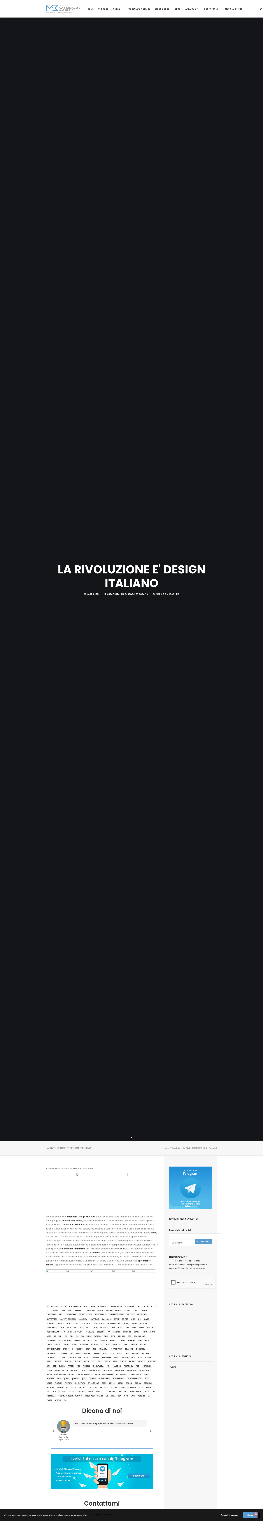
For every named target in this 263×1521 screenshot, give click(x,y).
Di (64, 1332)
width (58, 1400)
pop (137, 1366)
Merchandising (234, 9)
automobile (100, 1315)
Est (96, 1340)
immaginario (116, 1349)
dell (134, 1328)
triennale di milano (94, 1396)
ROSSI (120, 1383)
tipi (125, 1392)
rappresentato (135, 1379)
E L (77, 1336)
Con (126, 1323)
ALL (139, 1306)
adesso (54, 1306)
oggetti (141, 1362)
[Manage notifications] (255, 1514)
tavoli (112, 1392)
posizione (59, 1370)
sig (106, 1387)
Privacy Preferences (229, 1515)
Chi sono (103, 9)
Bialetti (130, 1315)
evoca (104, 1340)
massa (96, 1358)
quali (66, 1379)
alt (63, 1311)
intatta (63, 1353)
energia (97, 1336)
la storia (145, 1353)
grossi (66, 1349)
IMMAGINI (129, 1349)
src (48, 1392)
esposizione (65, 1340)
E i (66, 1336)
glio (108, 1345)
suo (98, 1392)
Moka (49, 1362)
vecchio (141, 1396)
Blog (178, 9)
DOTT (49, 1336)
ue (107, 1396)
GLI (102, 1345)
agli (86, 1306)
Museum (77, 1362)
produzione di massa (56, 1375)
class (146, 1319)
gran (125, 1345)
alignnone (130, 1306)
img (94, 1349)
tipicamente (135, 1392)
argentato (51, 1315)
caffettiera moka (68, 1319)
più (108, 1366)
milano (148, 1358)
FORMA (49, 1345)
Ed (55, 1336)
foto (57, 1345)
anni (135, 1311)
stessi (62, 1392)
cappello (94, 1319)
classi (50, 1323)
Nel (93, 1362)
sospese (132, 1387)
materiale (106, 1358)
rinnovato (80, 1383)
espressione (79, 1340)
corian (134, 1323)
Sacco (129, 1383)
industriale (52, 1353)
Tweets (172, 1367)
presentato (94, 1370)
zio (65, 1400)
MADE (64, 1358)
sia (101, 1387)
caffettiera (147, 1232)
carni (116, 1319)
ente (113, 1336)
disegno (101, 1332)
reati (147, 1379)
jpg (112, 1353)
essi (90, 1340)
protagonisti (122, 1375)
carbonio (106, 1319)
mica (133, 1358)
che (133, 1319)
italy (105, 1353)
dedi (95, 1328)
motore (57, 1362)
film (147, 1340)
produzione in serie (104, 1375)
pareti (71, 1366)
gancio (94, 1345)
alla (146, 1306)
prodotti (131, 1370)
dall (88, 1328)
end (89, 1336)
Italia (77, 1353)
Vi (148, 1396)
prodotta (119, 1370)
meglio (124, 1358)
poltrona (128, 1366)
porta (49, 1370)
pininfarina (98, 1366)
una (113, 1396)
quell (84, 1379)
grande (133, 1345)
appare (143, 1311)
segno (60, 1387)
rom (104, 1383)
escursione (139, 1336)
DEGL (113, 1328)
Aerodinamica (75, 1306)
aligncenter (116, 1306)
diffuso (78, 1332)
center (125, 1319)
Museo (68, 1362)
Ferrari (131, 1340)
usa (119, 1396)
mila (140, 1358)
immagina (103, 1349)
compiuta (86, 1323)
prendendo (72, 1370)
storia (71, 1392)
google (116, 1345)
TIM (119, 1392)
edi (60, 1336)
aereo (63, 1306)
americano (90, 1311)
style (90, 1392)
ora (48, 1366)
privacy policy (197, 1264)
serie (73, 1387)
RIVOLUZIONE (93, 1383)
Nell (100, 1362)
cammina (83, 1319)
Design (150, 1328)
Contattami (211, 9)
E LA (82, 1336)
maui (116, 1358)
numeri (123, 1362)
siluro (114, 1387)
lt (58, 1358)
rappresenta (118, 1379)
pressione (107, 1370)
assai (81, 1315)
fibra (140, 1340)
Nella (107, 1362)
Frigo (65, 1345)
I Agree (250, 1515)
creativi (143, 1323)
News (130, 594)
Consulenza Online (139, 9)
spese (148, 1387)
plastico (116, 1366)
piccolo (86, 1366)
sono (122, 1387)
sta (54, 1392)
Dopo (152, 1332)
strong (81, 1392)
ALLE (153, 1306)
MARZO (87, 1358)
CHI (139, 1319)
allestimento (53, 1311)
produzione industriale (80, 1375)
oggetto (152, 1362)
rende (49, 1383)
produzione (144, 1370)
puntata (50, 1379)
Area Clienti (192, 9)
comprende (98, 1323)
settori (92, 1387)
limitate (50, 1358)
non (115, 1362)
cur (69, 1328)
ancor (118, 1311)
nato (86, 1362)
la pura (134, 1353)
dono (144, 1332)
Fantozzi (126, 1248)
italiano (96, 1353)
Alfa (93, 1306)
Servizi (117, 9)
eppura (121, 1336)
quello (93, 1379)
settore (82, 1387)
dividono (127, 1332)
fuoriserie (83, 1345)
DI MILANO (90, 1332)
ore (54, 1366)
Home (90, 9)
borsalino (142, 1315)
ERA (129, 1336)
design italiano (54, 1332)
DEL (127, 1328)
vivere (49, 1400)
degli (120, 1328)
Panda (62, 1366)
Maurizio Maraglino (167, 594)
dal (81, 1328)
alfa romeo (103, 1306)
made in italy (75, 1358)
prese (83, 1370)
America (78, 1311)
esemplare (51, 1340)
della (141, 1328)
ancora (127, 1311)
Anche (109, 1311)
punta (146, 1375)
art (60, 1315)
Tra (153, 1392)
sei (67, 1387)
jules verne (122, 1353)
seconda (148, 1383)
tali (104, 1392)
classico (60, 1323)
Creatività (113, 594)
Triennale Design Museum (70, 1396)
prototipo (136, 1375)
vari (133, 1396)
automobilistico (116, 1315)
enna (106, 1336)
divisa (136, 1332)
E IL (71, 1336)
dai (75, 1328)
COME (76, 1323)
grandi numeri (53, 1349)
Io (71, 1353)
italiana (86, 1353)
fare (123, 1340)
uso (126, 1396)
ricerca (58, 1383)
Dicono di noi (162, 9)
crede (61, 1328)
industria (140, 1349)
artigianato (70, 1315)
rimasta (68, 1383)
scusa (138, 1383)
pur (59, 1379)
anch (100, 1311)
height (79, 1349)
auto (89, 1315)
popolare (146, 1366)
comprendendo (114, 1323)
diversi (116, 1332)
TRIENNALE (51, 1396)
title (146, 1392)
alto (70, 1311)
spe (141, 1387)
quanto (75, 1379)
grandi (143, 1345)
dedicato (104, 1328)
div (109, 1332)
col (69, 1323)
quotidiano (104, 1379)
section (50, 1387)
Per (78, 1366)
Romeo (112, 1383)
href (88, 1349)
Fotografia (141, 594)
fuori (73, 1345)
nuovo (132, 1362)
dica (70, 1332)
